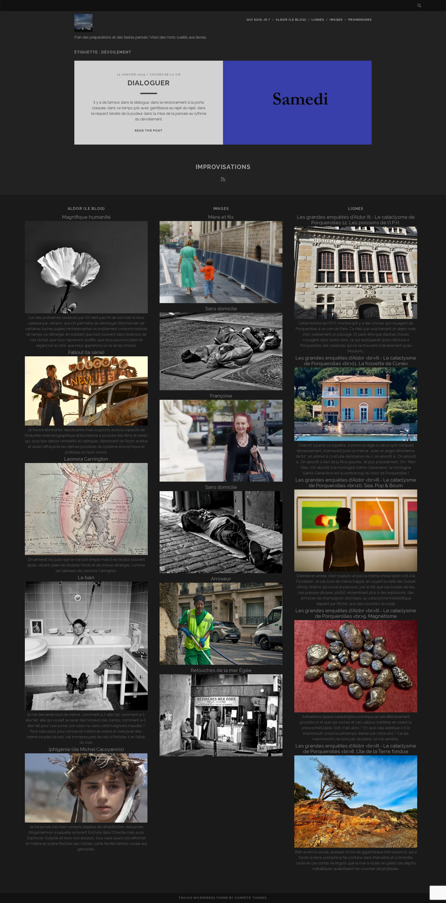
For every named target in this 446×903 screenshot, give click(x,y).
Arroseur (221, 579)
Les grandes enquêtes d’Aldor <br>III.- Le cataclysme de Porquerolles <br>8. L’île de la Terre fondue (355, 748)
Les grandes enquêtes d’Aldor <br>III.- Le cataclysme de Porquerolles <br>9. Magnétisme (355, 613)
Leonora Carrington (86, 459)
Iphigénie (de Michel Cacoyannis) (86, 749)
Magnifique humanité (86, 217)
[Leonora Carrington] (86, 554)
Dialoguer (149, 83)
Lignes (318, 19)
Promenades (360, 19)
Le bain (86, 577)
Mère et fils (221, 217)
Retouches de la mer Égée (221, 670)
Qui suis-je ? (258, 19)
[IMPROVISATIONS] (83, 29)
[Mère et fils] (221, 302)
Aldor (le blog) (291, 19)
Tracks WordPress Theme (203, 898)
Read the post (149, 130)
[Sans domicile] (221, 389)
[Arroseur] (221, 663)
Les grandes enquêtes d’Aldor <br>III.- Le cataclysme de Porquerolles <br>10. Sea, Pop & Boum (355, 482)
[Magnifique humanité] (86, 312)
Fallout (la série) (86, 352)
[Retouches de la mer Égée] (221, 755)
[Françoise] (221, 480)
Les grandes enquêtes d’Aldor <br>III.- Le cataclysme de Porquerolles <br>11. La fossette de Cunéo (355, 360)
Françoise (221, 396)
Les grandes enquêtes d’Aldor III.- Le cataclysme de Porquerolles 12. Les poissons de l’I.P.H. (356, 219)
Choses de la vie (165, 74)
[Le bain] (86, 709)
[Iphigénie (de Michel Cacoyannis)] (86, 821)
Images (336, 19)
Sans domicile (221, 308)
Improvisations (223, 166)
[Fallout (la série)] (86, 424)
